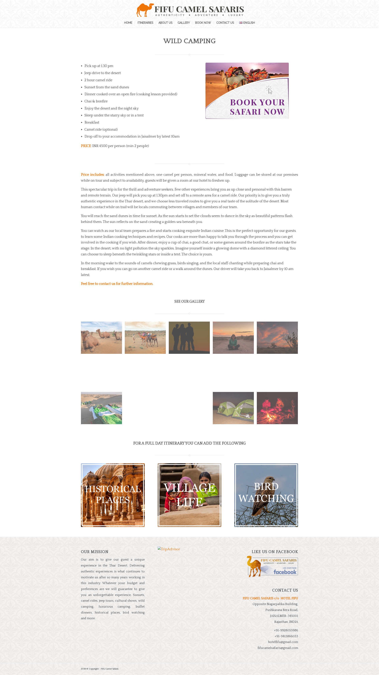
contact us (107, 284)
